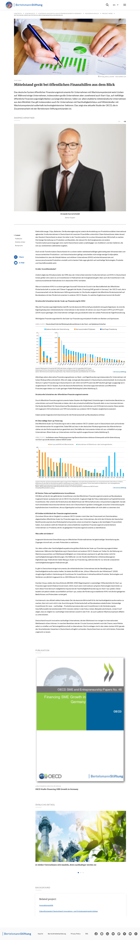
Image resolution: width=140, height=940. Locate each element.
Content (17, 235)
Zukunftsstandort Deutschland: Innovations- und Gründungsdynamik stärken (68, 911)
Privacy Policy (75, 934)
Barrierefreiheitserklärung (57, 934)
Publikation (18, 239)
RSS (86, 934)
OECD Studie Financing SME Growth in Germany (56, 789)
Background (19, 245)
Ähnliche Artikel (20, 242)
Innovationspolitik (46, 905)
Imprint (40, 934)
